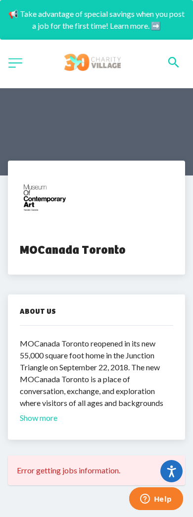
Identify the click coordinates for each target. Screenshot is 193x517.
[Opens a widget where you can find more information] (156, 499)
